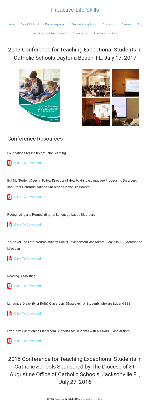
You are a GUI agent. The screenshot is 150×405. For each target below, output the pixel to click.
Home (11, 24)
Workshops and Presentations (49, 33)
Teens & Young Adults (84, 24)
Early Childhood (30, 24)
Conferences (80, 33)
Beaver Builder (95, 399)
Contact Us (109, 24)
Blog (139, 24)
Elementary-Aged (55, 24)
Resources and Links (106, 33)
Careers (126, 24)
